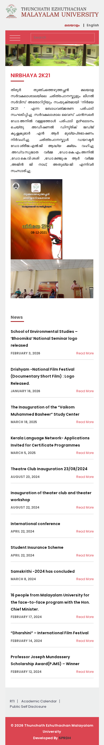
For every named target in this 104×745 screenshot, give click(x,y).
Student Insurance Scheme (37, 547)
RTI (12, 701)
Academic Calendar (39, 701)
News (17, 317)
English (93, 25)
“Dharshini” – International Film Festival (50, 633)
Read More (85, 353)
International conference (35, 523)
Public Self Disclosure (28, 706)
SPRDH (65, 737)
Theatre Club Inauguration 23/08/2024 (49, 469)
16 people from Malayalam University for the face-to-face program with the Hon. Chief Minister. (50, 602)
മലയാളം (72, 25)
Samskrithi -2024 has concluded (43, 571)
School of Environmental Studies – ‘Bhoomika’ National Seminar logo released (44, 338)
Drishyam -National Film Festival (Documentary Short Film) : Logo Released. (42, 376)
